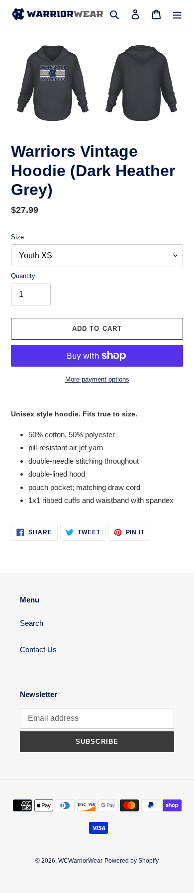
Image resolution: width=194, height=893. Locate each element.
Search (31, 623)
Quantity (23, 276)
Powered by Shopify (131, 860)
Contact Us (38, 649)
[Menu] (177, 14)
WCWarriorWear (80, 860)
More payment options (97, 379)
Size (17, 237)
